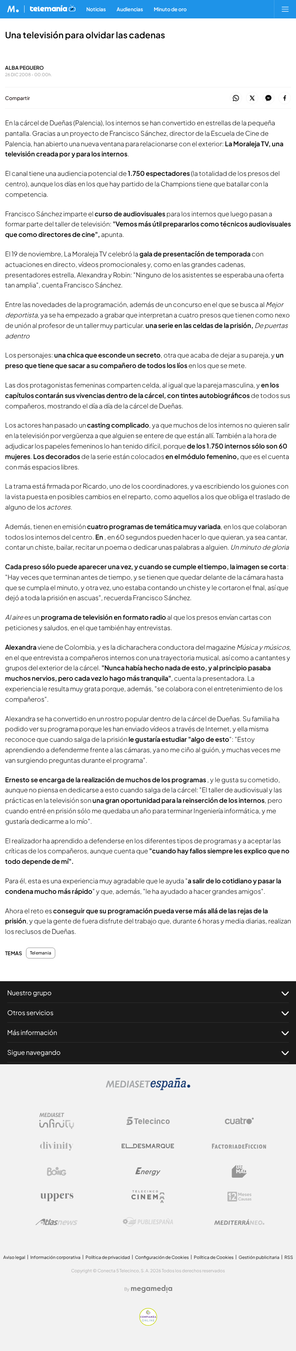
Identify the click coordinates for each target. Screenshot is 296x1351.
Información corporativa (55, 1257)
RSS (288, 1257)
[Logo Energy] (148, 1171)
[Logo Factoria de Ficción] (239, 1146)
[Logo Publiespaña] (148, 1222)
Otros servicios (30, 1012)
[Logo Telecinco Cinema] (148, 1196)
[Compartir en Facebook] (284, 98)
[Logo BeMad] (239, 1171)
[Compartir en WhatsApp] (236, 98)
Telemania (40, 953)
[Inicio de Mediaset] (13, 9)
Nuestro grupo (29, 992)
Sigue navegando (34, 1052)
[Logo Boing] (56, 1171)
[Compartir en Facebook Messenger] (268, 98)
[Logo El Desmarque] (148, 1146)
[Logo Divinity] (56, 1146)
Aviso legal (14, 1257)
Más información (32, 1032)
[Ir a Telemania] (53, 9)
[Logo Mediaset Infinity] (56, 1121)
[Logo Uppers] (56, 1197)
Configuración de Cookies (162, 1257)
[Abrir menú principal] (285, 9)
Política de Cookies (214, 1257)
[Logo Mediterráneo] (239, 1222)
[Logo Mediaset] (148, 1088)
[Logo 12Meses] (239, 1196)
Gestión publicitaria (259, 1257)
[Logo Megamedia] (151, 1289)
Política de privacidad (108, 1257)
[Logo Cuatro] (239, 1121)
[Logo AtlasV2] (56, 1221)
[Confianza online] (148, 1323)
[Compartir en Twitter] (252, 98)
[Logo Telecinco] (148, 1121)
